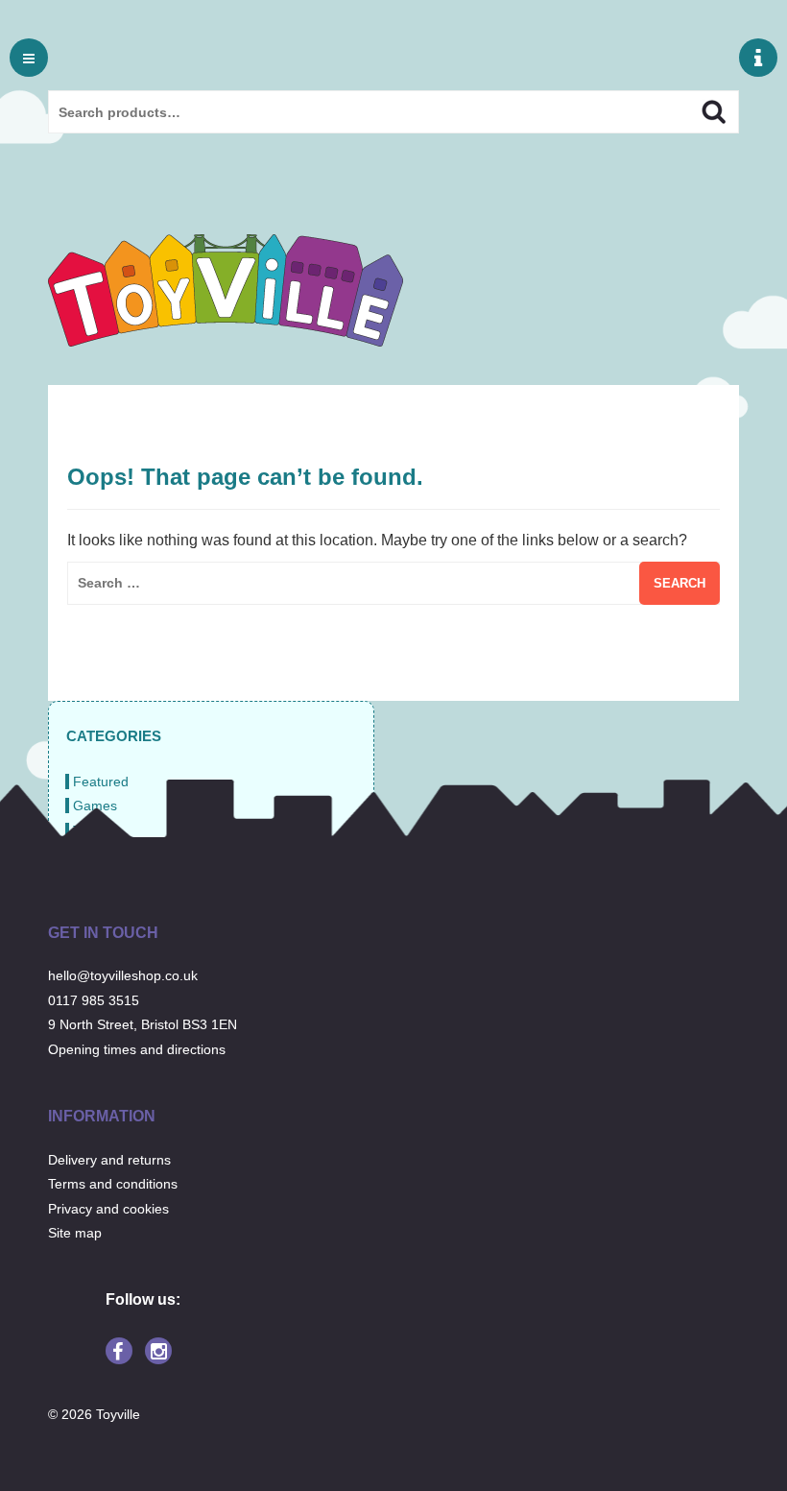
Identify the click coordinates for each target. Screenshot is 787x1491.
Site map (75, 1232)
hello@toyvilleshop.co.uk (123, 975)
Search (697, 109)
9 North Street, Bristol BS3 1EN (142, 1024)
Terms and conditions (113, 1183)
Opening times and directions (137, 1049)
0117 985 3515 (93, 1000)
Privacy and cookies (108, 1208)
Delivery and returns (109, 1159)
